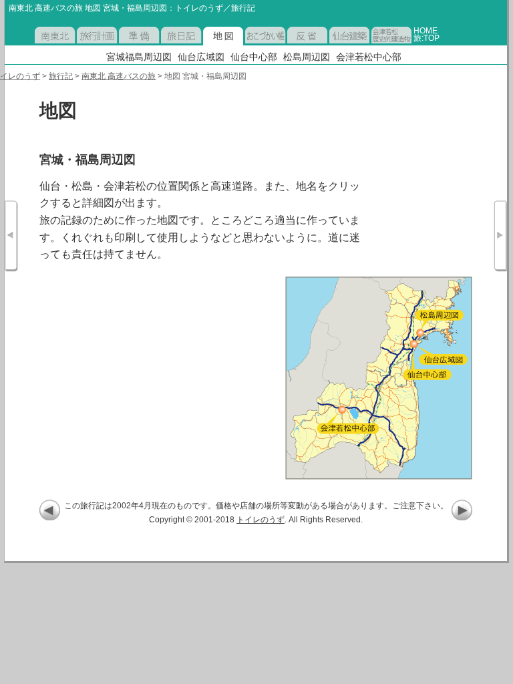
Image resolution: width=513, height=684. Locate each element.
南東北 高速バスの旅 (118, 76)
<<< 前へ (49, 510)
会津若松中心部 (368, 56)
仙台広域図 (201, 56)
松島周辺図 (306, 56)
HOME (425, 30)
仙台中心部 (253, 56)
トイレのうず (260, 519)
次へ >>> (462, 510)
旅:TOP (426, 37)
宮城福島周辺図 (139, 56)
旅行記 (61, 76)
